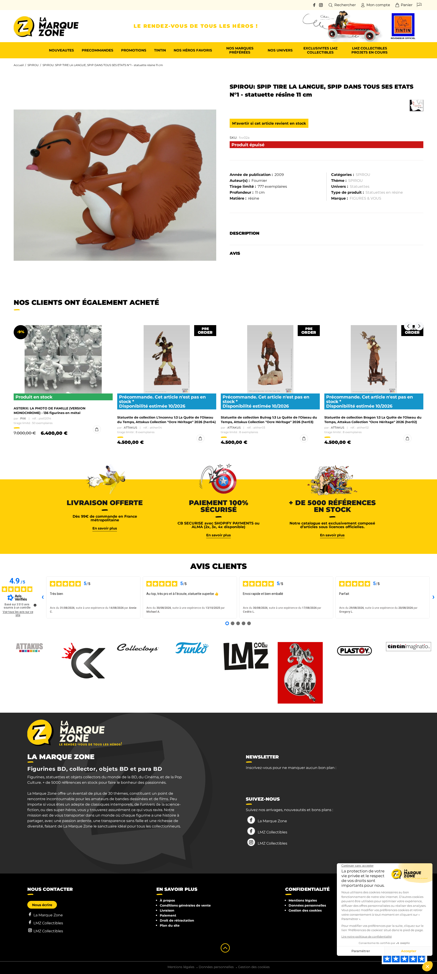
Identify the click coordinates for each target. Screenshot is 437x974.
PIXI (23, 418)
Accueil (19, 65)
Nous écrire (42, 905)
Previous (408, 326)
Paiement (168, 915)
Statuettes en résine (384, 192)
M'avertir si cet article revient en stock (269, 123)
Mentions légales (303, 900)
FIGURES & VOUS (365, 198)
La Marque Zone (272, 821)
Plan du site (170, 925)
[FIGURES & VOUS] (416, 105)
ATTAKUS (130, 427)
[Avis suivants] (433, 597)
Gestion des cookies (305, 910)
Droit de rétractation (177, 920)
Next (419, 326)
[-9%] (63, 359)
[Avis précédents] (42, 597)
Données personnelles (307, 905)
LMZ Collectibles (272, 832)
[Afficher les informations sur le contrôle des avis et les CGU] (35, 605)
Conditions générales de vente (185, 905)
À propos (167, 900)
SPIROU (33, 65)
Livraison (167, 910)
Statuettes (359, 186)
